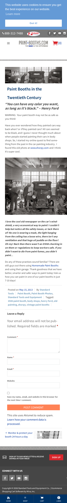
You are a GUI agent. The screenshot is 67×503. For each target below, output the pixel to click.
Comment (12, 337)
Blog (41, 66)
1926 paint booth (17, 301)
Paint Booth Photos (42, 293)
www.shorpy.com (39, 147)
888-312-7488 (14, 33)
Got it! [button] (33, 23)
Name (10, 357)
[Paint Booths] (33, 43)
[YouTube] (59, 33)
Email (10, 369)
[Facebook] (49, 33)
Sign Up (56, 457)
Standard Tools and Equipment (25, 297)
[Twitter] (54, 33)
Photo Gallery (55, 62)
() (60, 43)
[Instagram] (64, 33)
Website (11, 380)
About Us (8, 62)
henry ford (47, 301)
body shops (33, 301)
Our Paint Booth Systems (30, 62)
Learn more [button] (13, 13)
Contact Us (30, 66)
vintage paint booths (38, 304)
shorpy (22, 304)
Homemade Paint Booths (45, 265)
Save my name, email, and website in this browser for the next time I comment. (32, 398)
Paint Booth (24, 293)
